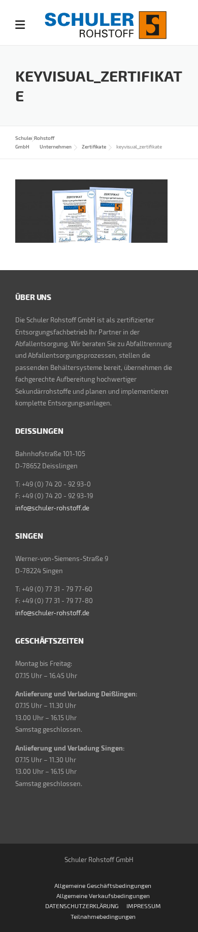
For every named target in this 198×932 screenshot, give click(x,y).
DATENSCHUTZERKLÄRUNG (82, 906)
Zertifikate (94, 146)
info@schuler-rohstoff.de (52, 508)
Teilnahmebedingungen (103, 916)
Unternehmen (56, 146)
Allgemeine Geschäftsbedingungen (102, 885)
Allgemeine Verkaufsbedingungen (103, 895)
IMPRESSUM (143, 906)
